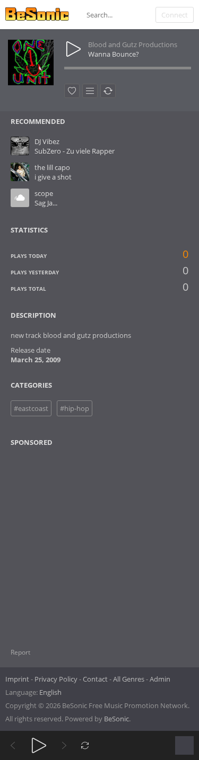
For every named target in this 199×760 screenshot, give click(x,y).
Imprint (17, 679)
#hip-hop (74, 408)
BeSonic (116, 718)
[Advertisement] (62, 540)
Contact (95, 679)
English (50, 692)
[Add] (90, 91)
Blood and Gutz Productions (132, 44)
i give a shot (53, 177)
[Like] (72, 91)
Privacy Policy (55, 679)
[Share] (108, 91)
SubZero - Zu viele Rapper (74, 151)
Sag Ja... (45, 203)
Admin (160, 679)
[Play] (39, 745)
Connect (174, 15)
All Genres (128, 679)
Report (20, 652)
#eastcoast (31, 408)
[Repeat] (85, 745)
